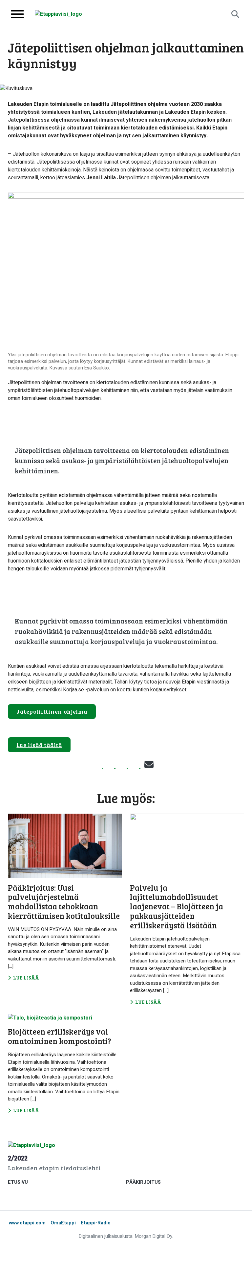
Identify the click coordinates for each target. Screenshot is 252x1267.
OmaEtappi (63, 1222)
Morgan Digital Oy (153, 1236)
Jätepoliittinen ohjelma (51, 711)
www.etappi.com (27, 1222)
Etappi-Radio (96, 1222)
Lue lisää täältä (39, 745)
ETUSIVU (18, 1182)
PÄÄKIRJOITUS (143, 1182)
